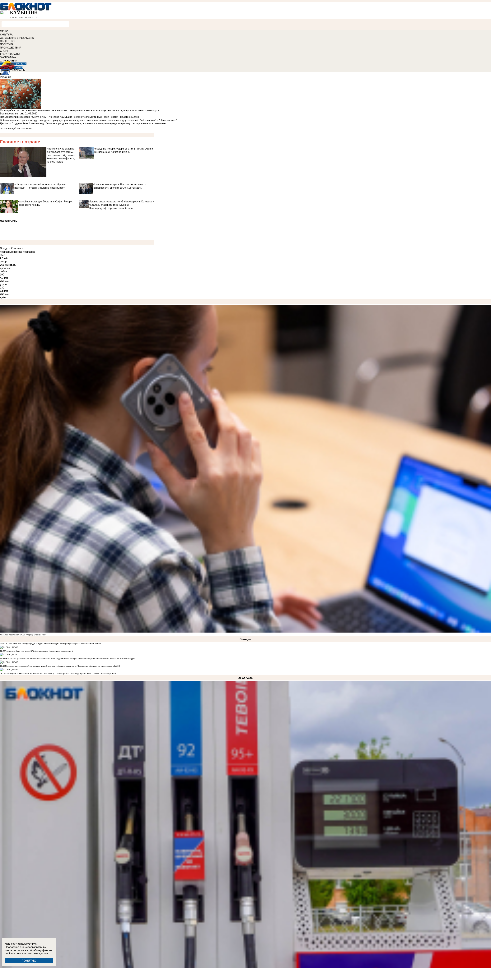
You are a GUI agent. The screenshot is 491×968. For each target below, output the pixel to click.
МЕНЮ (4, 31)
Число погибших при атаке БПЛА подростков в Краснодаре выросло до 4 (39, 651)
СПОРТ (4, 50)
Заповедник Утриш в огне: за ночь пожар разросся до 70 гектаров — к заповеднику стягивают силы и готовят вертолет (60, 673)
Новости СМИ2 (8, 220)
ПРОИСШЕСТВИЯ (10, 47)
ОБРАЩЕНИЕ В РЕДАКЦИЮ (17, 37)
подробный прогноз (11, 251)
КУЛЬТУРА (6, 34)
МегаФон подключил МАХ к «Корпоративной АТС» (23, 635)
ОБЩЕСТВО (7, 41)
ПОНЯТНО (28, 960)
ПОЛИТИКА (7, 44)
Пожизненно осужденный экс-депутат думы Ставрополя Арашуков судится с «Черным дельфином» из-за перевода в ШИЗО (62, 666)
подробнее (29, 251)
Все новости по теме (12, 113)
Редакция (5, 77)
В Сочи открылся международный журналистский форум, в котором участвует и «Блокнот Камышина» (53, 644)
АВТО (19, 67)
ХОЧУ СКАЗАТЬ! (10, 54)
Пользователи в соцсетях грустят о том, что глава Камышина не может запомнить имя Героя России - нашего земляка (69, 116)
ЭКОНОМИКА (8, 57)
